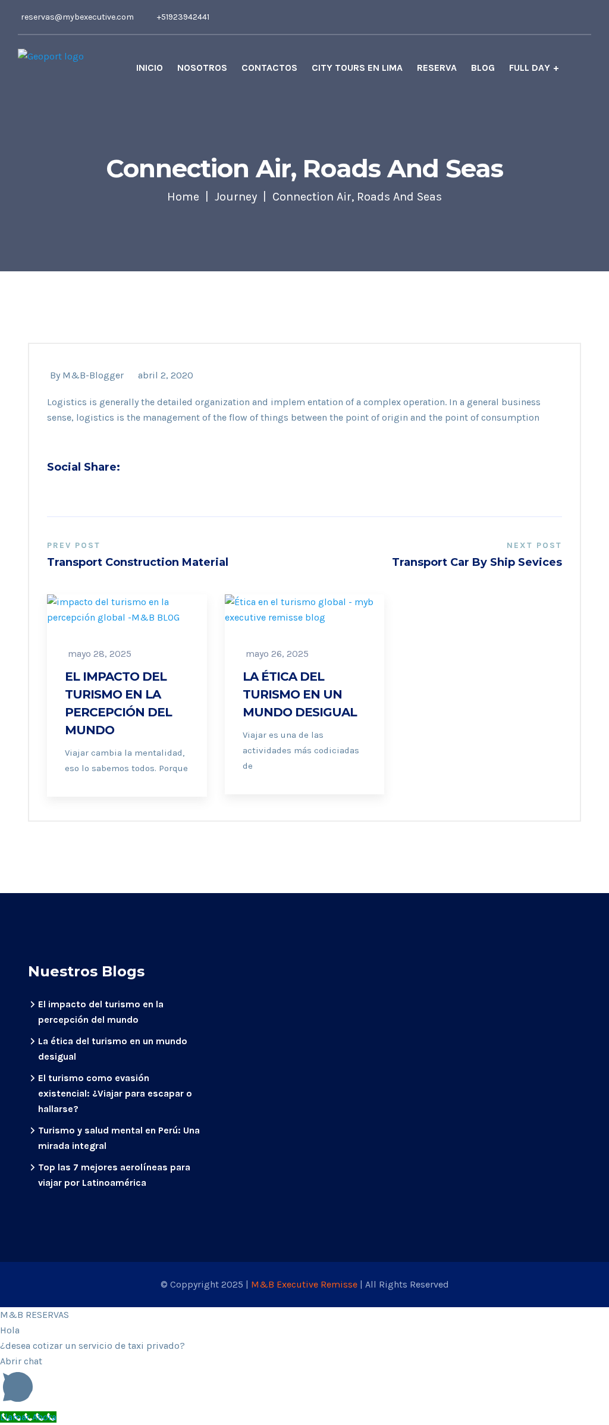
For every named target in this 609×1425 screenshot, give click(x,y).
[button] (304, 1382)
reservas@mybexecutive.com (77, 17)
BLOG (483, 67)
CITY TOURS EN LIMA (357, 67)
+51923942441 (183, 17)
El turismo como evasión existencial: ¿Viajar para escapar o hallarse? (115, 1093)
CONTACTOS (269, 67)
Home (183, 196)
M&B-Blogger (93, 375)
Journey (236, 196)
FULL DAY (529, 67)
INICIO (149, 67)
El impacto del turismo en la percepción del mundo (118, 703)
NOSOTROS (202, 67)
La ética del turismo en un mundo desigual (300, 694)
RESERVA (437, 67)
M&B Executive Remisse (305, 1284)
